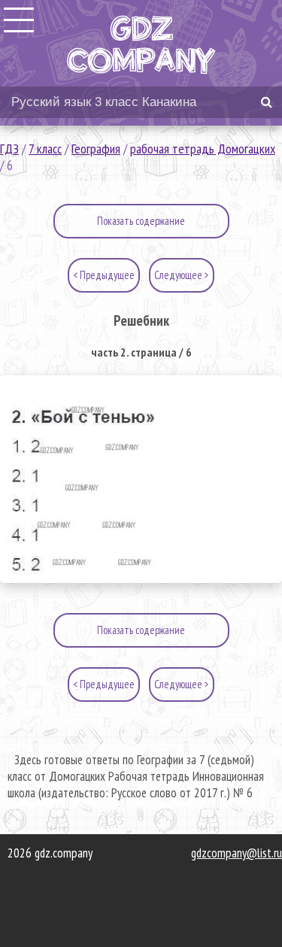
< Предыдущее (104, 275)
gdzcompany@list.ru (236, 852)
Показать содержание (141, 221)
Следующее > (181, 275)
